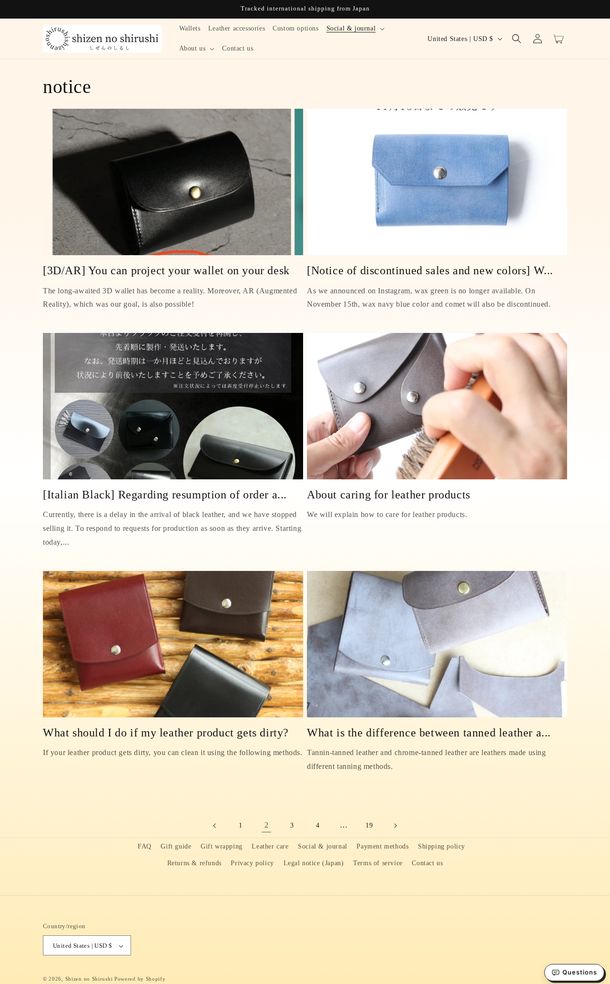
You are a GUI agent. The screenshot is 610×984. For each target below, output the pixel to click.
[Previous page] (214, 825)
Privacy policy (252, 863)
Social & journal (322, 846)
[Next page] (395, 825)
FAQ (145, 846)
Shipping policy (441, 846)
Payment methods (382, 846)
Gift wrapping (222, 846)
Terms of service (378, 863)
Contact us (427, 863)
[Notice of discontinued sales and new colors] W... (430, 270)
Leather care (270, 846)
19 (369, 825)
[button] (356, 29)
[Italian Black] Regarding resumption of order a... (165, 494)
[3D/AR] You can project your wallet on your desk (166, 270)
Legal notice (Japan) (314, 863)
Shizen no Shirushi (89, 979)
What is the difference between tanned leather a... (429, 732)
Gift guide (176, 846)
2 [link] (266, 825)
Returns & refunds (194, 863)
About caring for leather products (388, 494)
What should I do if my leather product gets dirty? (166, 732)
